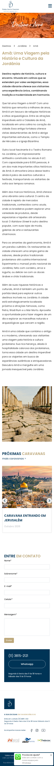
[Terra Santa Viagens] (10, 6)
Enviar (9, 640)
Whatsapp (27, 664)
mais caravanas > (14, 458)
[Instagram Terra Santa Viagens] (37, 731)
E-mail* (8, 586)
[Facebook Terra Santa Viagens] (31, 731)
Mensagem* (10, 614)
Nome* (7, 560)
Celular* (8, 599)
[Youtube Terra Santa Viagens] (43, 731)
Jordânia (22, 46)
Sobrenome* (10, 573)
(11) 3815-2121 (18, 656)
